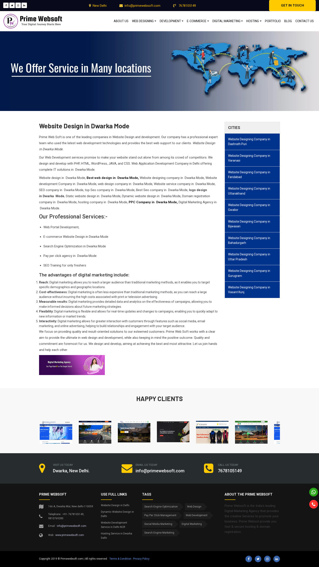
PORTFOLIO (273, 21)
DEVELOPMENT (170, 21)
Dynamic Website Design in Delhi (117, 514)
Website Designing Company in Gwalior (249, 207)
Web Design (194, 506)
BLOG (288, 21)
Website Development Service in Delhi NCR (114, 525)
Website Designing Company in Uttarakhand (249, 191)
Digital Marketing (192, 524)
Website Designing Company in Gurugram (249, 273)
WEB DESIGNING (143, 21)
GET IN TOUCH (292, 5)
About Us (121, 21)
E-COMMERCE (196, 21)
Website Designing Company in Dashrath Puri (249, 141)
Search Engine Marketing (159, 532)
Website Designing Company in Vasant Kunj (249, 290)
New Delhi (100, 6)
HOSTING (252, 21)
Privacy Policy (141, 558)
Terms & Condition (120, 558)
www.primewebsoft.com (69, 535)
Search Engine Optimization (161, 506)
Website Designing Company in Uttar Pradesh (249, 257)
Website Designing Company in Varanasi (249, 158)
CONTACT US (304, 21)
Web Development (196, 515)
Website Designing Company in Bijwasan (249, 224)
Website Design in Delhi (115, 505)
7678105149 (187, 6)
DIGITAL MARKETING (226, 21)
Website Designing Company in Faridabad (249, 174)
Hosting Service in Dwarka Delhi (116, 535)
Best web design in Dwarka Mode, (113, 178)
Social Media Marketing (158, 524)
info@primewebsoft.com (142, 6)
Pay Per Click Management (160, 515)
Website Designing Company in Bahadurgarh (249, 240)
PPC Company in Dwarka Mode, (153, 202)
